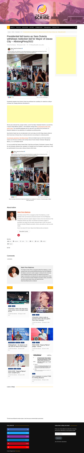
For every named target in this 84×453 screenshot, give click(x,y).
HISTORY (31, 27)
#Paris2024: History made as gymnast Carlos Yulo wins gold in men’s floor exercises (41, 319)
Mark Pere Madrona (12, 44)
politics (42, 44)
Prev (10, 287)
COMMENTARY (38, 27)
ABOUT (12, 27)
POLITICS (18, 27)
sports (13, 306)
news (40, 44)
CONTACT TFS (55, 27)
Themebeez (17, 451)
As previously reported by (17, 138)
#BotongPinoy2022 (34, 44)
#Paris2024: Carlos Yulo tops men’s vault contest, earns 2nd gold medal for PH (18, 310)
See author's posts (23, 231)
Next (50, 287)
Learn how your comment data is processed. (33, 418)
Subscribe (58, 438)
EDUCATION (25, 27)
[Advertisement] (30, 114)
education (17, 342)
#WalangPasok (47, 27)
